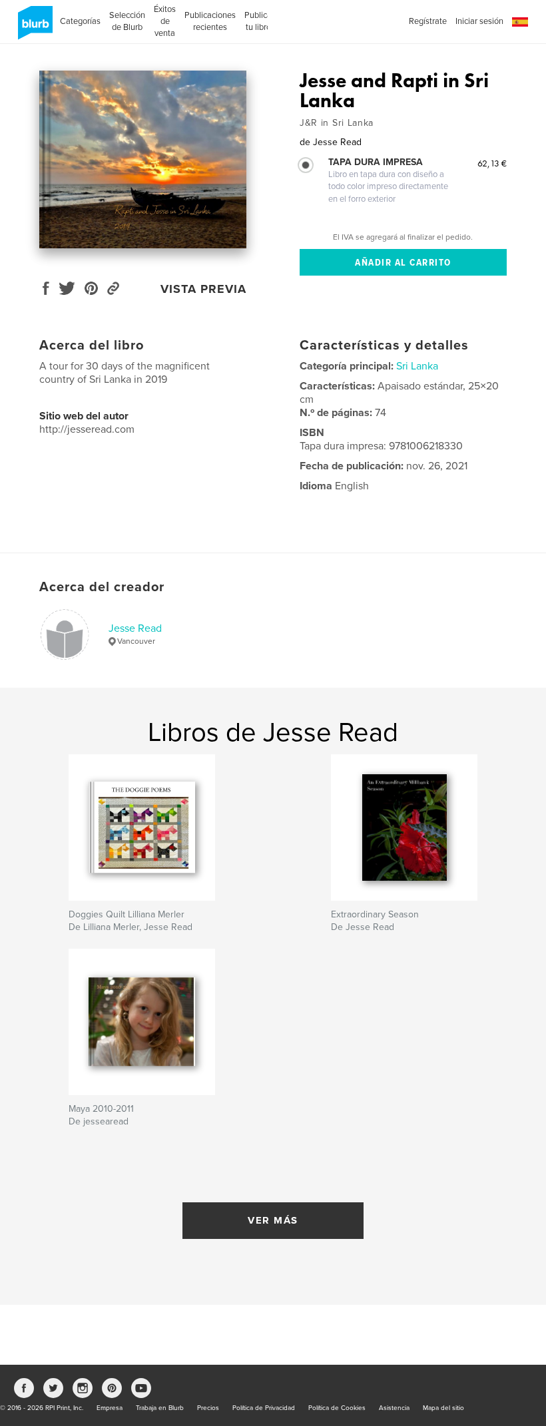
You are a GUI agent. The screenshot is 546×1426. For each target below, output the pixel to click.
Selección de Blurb (127, 21)
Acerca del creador (101, 587)
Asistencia (394, 1408)
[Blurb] (33, 28)
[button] (520, 22)
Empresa (110, 1408)
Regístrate (428, 21)
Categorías (80, 21)
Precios (208, 1408)
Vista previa (203, 289)
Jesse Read (135, 628)
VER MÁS (273, 1220)
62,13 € (492, 163)
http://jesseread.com (87, 429)
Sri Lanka (417, 366)
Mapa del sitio (443, 1408)
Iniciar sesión (479, 21)
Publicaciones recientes (210, 21)
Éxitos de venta (165, 21)
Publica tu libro (258, 21)
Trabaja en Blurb (160, 1408)
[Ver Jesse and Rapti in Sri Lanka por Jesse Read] (142, 159)
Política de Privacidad (263, 1408)
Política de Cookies (337, 1408)
